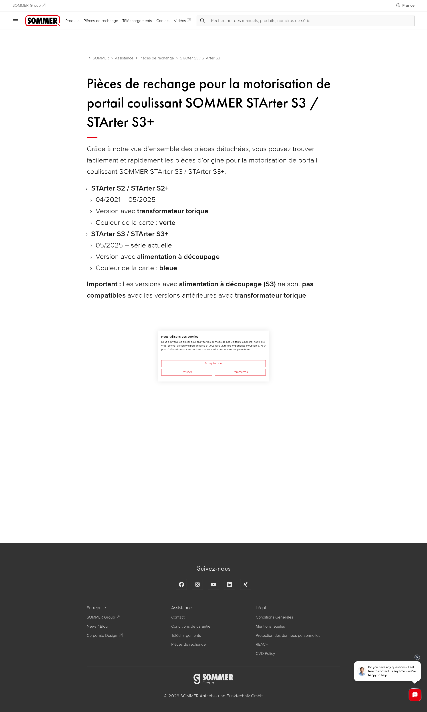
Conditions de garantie (190, 626)
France (408, 5)
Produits (72, 20)
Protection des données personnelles (288, 635)
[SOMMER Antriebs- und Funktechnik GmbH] (42, 20)
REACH (262, 644)
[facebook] (181, 584)
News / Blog (97, 626)
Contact (163, 20)
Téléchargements (137, 20)
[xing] (245, 584)
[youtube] (213, 584)
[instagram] (197, 584)
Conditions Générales (274, 617)
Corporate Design (102, 635)
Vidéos (180, 20)
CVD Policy (265, 653)
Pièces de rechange (101, 20)
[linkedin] (229, 584)
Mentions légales (270, 626)
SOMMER (101, 58)
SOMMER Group (26, 5)
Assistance (124, 58)
